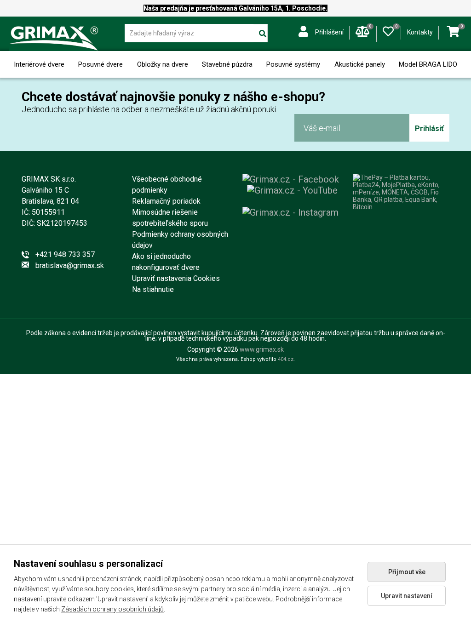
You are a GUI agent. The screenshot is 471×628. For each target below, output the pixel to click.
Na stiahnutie (153, 289)
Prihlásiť (429, 128)
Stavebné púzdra (227, 64)
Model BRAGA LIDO (428, 64)
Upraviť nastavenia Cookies (176, 278)
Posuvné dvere (100, 64)
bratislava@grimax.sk (69, 265)
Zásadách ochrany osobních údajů (112, 609)
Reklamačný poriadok (166, 201)
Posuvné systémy (293, 64)
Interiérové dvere (39, 64)
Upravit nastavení (406, 595)
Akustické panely (359, 64)
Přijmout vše (406, 572)
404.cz (285, 359)
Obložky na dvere (162, 64)
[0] (388, 29)
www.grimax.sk (262, 349)
